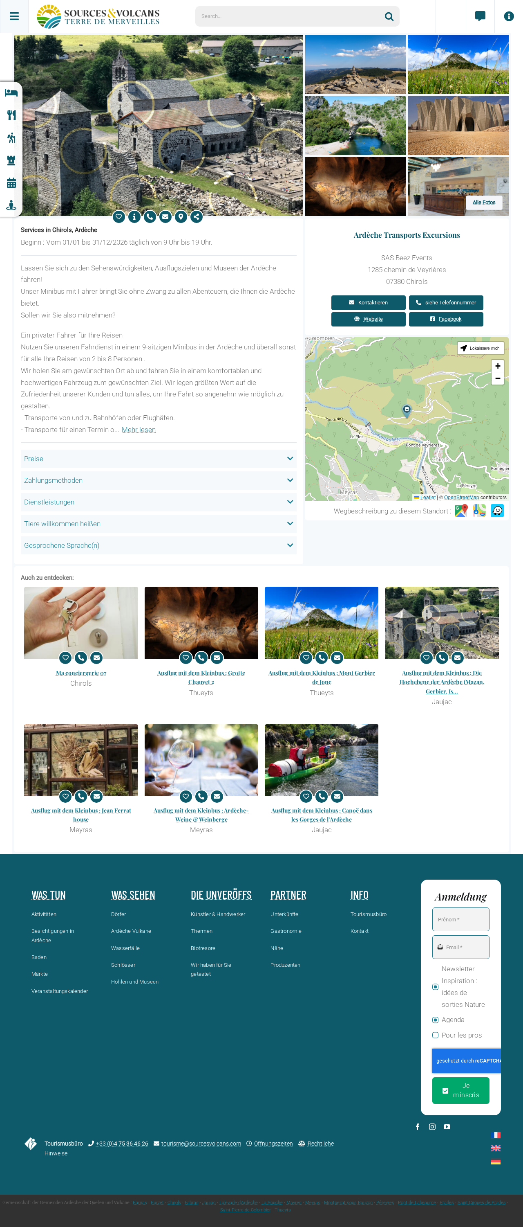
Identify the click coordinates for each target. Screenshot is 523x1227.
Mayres (294, 1202)
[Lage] (181, 217)
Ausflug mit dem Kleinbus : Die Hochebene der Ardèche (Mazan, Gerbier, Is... (442, 682)
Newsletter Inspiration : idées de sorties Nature (463, 987)
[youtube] (447, 1126)
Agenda (453, 1019)
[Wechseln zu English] (496, 1148)
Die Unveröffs (221, 894)
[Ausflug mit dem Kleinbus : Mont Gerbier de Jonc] (322, 623)
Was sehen (133, 894)
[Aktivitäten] (11, 138)
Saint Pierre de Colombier (245, 1210)
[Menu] (14, 16)
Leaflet (427, 496)
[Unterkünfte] (11, 93)
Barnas (140, 1202)
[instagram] (432, 1126)
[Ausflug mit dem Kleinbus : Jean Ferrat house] (81, 760)
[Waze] (497, 511)
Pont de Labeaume (417, 1202)
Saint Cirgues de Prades (482, 1202)
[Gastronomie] (11, 115)
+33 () (122, 1143)
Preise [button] (33, 459)
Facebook (450, 319)
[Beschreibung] (134, 217)
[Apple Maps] (479, 511)
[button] (406, 411)
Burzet (157, 1202)
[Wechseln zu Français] (496, 1135)
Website (373, 319)
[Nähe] (11, 205)
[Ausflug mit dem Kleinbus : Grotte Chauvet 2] (202, 623)
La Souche (272, 1202)
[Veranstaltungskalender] (11, 183)
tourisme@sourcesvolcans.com (201, 1143)
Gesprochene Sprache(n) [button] (62, 545)
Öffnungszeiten (273, 1143)
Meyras (312, 1202)
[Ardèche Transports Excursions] (158, 38)
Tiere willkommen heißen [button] (62, 524)
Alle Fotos (484, 202)
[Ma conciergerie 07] (81, 623)
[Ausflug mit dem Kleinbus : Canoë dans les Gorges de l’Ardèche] (322, 760)
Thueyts (283, 1210)
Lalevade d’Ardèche (238, 1202)
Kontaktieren (373, 302)
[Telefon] (150, 217)
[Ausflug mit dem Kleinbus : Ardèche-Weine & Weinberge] (202, 760)
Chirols (174, 1202)
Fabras (192, 1202)
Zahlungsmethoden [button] (53, 480)
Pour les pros (462, 1035)
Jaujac (209, 1202)
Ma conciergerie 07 (81, 673)
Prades (447, 1202)
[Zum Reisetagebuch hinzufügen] (119, 217)
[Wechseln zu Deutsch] (496, 1161)
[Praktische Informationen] (508, 16)
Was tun (48, 894)
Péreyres (385, 1202)
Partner (288, 894)
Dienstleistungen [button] (49, 502)
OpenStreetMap (461, 496)
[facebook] (417, 1126)
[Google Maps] (461, 511)
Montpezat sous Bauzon (348, 1202)
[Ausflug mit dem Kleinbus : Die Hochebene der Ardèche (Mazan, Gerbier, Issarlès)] (442, 623)
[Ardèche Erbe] (11, 160)
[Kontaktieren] (165, 217)
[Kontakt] (480, 16)
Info (360, 894)
